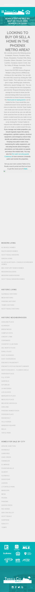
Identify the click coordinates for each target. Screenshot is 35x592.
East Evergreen (8, 359)
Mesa (3, 494)
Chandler (5, 461)
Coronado (5, 340)
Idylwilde (5, 385)
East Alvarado (7, 355)
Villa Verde (6, 422)
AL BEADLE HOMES (8, 247)
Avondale (5, 450)
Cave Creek (6, 457)
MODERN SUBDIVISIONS (10, 275)
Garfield (5, 381)
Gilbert (4, 472)
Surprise (5, 520)
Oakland (5, 407)
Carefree (5, 453)
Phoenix (4, 501)
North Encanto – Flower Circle (15, 370)
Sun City (5, 524)
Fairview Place (7, 374)
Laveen (4, 483)
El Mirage (5, 464)
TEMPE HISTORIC (7, 305)
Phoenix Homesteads (10, 410)
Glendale (5, 475)
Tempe (4, 527)
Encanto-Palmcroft (10, 362)
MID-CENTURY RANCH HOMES (12, 268)
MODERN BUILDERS (8, 272)
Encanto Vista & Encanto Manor (15, 366)
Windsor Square (8, 425)
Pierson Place (7, 414)
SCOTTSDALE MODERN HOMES (13, 279)
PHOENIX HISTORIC (8, 301)
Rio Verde (5, 509)
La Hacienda (6, 388)
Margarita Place (8, 396)
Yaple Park (6, 433)
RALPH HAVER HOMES (9, 251)
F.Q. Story (5, 377)
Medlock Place (7, 399)
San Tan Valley (7, 512)
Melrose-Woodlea (9, 403)
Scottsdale (6, 516)
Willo (3, 429)
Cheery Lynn (6, 337)
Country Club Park (9, 344)
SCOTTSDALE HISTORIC (10, 309)
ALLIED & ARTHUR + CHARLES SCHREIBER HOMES (17, 263)
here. (26, 169)
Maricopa (5, 490)
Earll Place (6, 351)
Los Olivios (6, 392)
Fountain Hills (7, 468)
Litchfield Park (8, 487)
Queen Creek (6, 505)
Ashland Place (7, 322)
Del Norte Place (8, 348)
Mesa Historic (7, 298)
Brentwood (6, 329)
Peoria (4, 498)
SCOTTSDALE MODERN (10, 255)
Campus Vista (7, 333)
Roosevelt (6, 418)
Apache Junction (8, 446)
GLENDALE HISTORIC (9, 294)
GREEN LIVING (6, 258)
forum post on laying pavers (16, 100)
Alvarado (5, 325)
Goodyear (5, 479)
